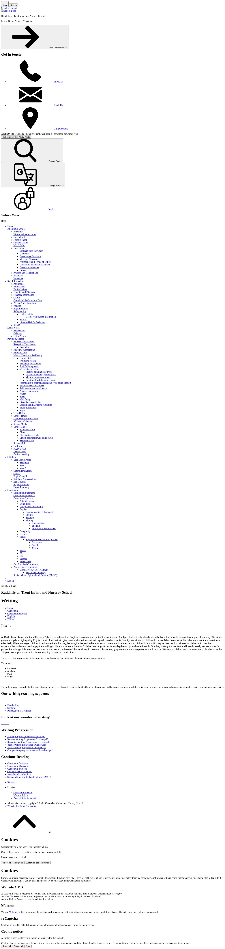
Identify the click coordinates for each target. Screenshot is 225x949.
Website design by (21, 806)
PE (21, 553)
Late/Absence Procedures (25, 418)
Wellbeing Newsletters (30, 363)
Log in (10, 580)
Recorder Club (27, 440)
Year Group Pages (22, 459)
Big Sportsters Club (29, 435)
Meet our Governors (29, 259)
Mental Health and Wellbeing (27, 355)
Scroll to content (9, 8)
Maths (23, 536)
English (23, 509)
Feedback (18, 275)
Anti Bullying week (29, 366)
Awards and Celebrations (25, 273)
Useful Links (26, 358)
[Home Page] (8, 10)
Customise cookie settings (37, 863)
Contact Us (25, 270)
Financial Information (23, 295)
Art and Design (27, 501)
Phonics (29, 514)
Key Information (15, 281)
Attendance (18, 284)
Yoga (22, 410)
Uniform (17, 446)
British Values (20, 289)
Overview (24, 253)
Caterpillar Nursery (22, 470)
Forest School (20, 240)
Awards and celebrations (25, 567)
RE (21, 556)
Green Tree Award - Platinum (34, 569)
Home (10, 226)
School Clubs (19, 426)
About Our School (16, 229)
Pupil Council (20, 476)
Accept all (18, 863)
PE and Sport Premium (24, 303)
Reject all (6, 863)
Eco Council (19, 481)
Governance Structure (30, 256)
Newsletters (19, 330)
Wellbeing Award (28, 361)
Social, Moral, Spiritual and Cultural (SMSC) (35, 575)
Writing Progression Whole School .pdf (26, 736)
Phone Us (58, 81)
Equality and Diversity (24, 292)
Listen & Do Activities (30, 402)
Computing (25, 503)
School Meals (20, 424)
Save (28, 946)
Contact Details (20, 242)
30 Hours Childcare (22, 421)
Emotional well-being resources (41, 380)
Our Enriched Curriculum (25, 564)
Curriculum (12, 490)
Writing (29, 520)
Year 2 (23, 468)
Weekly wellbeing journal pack (41, 374)
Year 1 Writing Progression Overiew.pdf (26, 744)
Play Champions (21, 484)
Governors (18, 248)
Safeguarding (19, 311)
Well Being (25, 399)
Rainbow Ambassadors (24, 479)
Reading (30, 517)
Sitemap (11, 782)
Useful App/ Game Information (41, 317)
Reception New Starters (24, 344)
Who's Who (19, 245)
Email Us (58, 105)
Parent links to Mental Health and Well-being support (45, 382)
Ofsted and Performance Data (27, 300)
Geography (25, 531)
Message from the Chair (31, 251)
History (23, 534)
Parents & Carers (15, 339)
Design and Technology (31, 506)
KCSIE (23, 319)
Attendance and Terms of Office (35, 262)
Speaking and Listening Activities (36, 404)
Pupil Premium (20, 308)
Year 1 (23, 465)
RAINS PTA (19, 448)
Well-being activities (29, 369)
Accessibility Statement (24, 798)
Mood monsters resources (38, 377)
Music (23, 550)
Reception (24, 347)
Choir (22, 432)
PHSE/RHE (25, 561)
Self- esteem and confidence (33, 388)
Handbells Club (27, 429)
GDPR (16, 297)
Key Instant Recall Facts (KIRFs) (42, 539)
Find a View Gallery (35, 572)
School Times (20, 415)
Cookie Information (22, 792)
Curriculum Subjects (23, 498)
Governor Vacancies (29, 267)
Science (23, 558)
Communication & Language (40, 512)
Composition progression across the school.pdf (29, 750)
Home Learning (21, 487)
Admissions (19, 286)
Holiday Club (20, 352)
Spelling (36, 525)
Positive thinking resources (39, 371)
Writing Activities (28, 407)
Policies (17, 306)
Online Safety (26, 314)
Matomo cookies (17, 912)
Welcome (17, 231)
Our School (19, 237)
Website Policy (20, 795)
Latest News (13, 328)
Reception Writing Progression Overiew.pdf (28, 742)
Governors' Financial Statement (35, 264)
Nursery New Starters (23, 341)
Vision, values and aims (24, 234)
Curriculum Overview (24, 495)
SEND (16, 325)
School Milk (19, 443)
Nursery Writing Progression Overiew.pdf (27, 739)
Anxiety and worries (29, 391)
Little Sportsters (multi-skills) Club (36, 437)
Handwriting (38, 523)
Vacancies (18, 278)
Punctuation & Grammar (44, 528)
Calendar (17, 333)
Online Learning (21, 454)
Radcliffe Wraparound (24, 350)
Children (11, 457)
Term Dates (19, 413)
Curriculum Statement (24, 492)
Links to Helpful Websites (32, 322)
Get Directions (61, 128)
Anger (23, 393)
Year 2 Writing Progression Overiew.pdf (26, 747)
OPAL (16, 473)
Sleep (22, 396)
